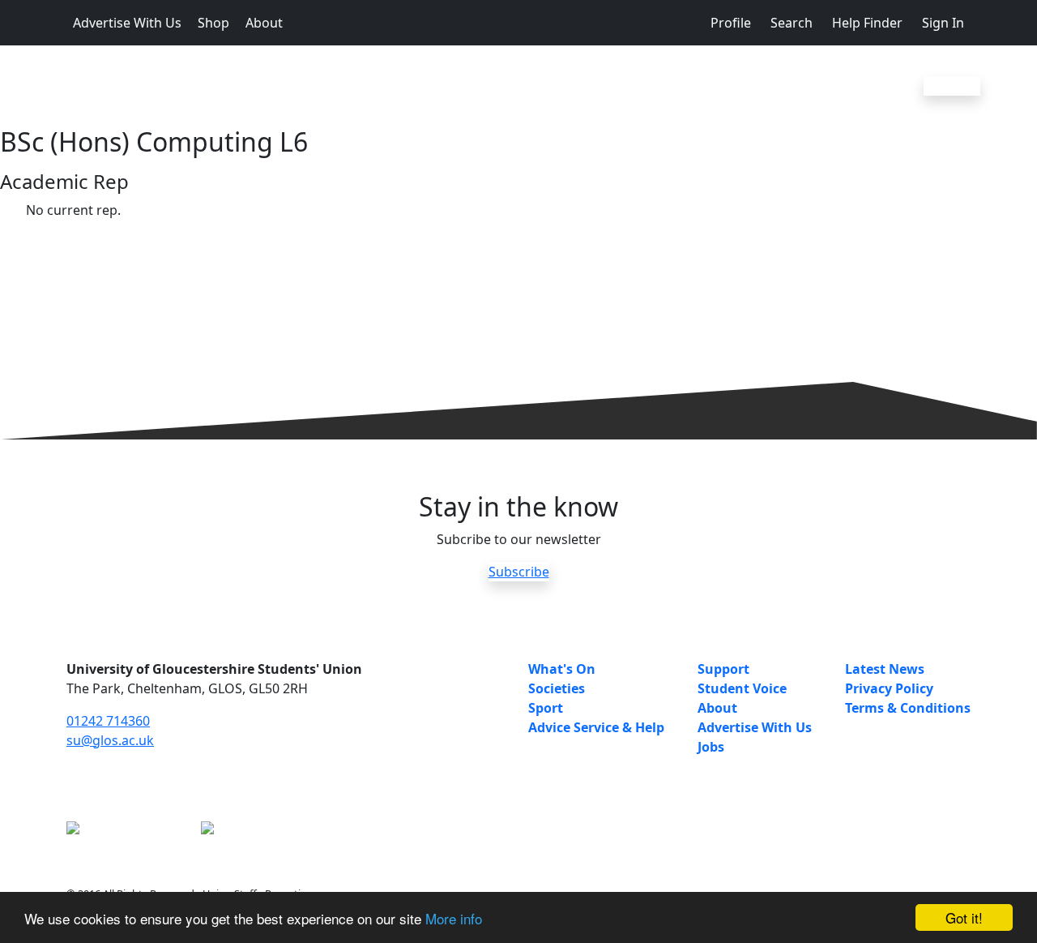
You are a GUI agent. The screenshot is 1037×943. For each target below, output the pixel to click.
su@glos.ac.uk (110, 740)
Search (791, 23)
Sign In (943, 23)
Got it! (964, 917)
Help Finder (867, 23)
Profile (731, 23)
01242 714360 (108, 721)
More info (453, 918)
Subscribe (519, 572)
